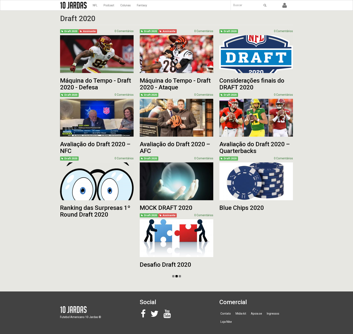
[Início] (75, 5)
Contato (225, 313)
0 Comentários (124, 31)
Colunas (125, 5)
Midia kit (241, 313)
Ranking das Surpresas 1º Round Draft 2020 (95, 211)
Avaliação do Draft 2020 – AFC (175, 147)
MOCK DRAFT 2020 (166, 207)
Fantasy (142, 5)
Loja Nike (226, 321)
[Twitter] (156, 315)
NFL (95, 5)
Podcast (109, 5)
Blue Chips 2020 (241, 207)
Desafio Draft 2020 (165, 264)
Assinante (89, 31)
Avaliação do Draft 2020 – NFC (95, 147)
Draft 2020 (70, 31)
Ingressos (273, 313)
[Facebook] (144, 315)
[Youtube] (168, 315)
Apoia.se (256, 313)
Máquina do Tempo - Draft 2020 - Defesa (95, 84)
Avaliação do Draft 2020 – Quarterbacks (254, 147)
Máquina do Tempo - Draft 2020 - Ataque (175, 84)
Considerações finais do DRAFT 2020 (251, 84)
